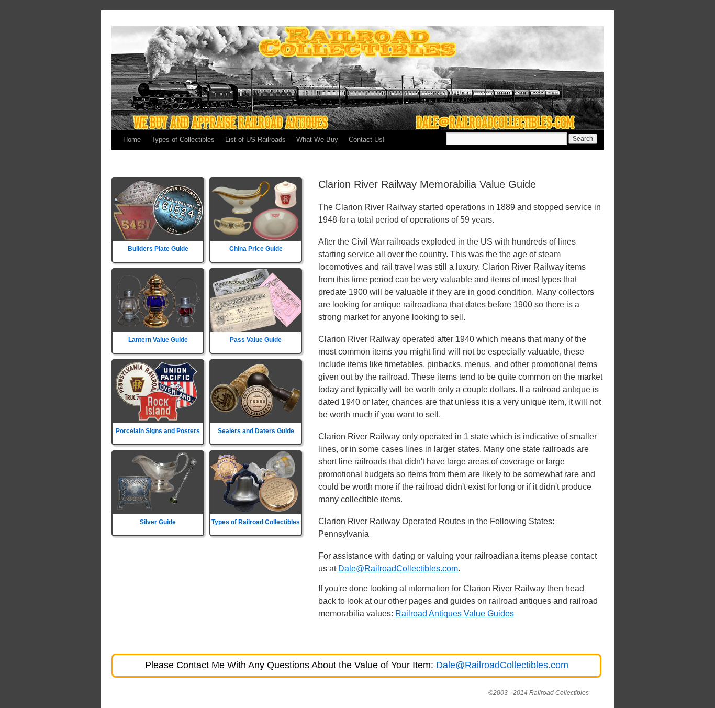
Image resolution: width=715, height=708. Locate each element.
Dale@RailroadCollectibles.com (398, 568)
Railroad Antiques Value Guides (454, 613)
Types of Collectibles (183, 139)
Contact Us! (367, 139)
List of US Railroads (255, 139)
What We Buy (317, 139)
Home (132, 139)
